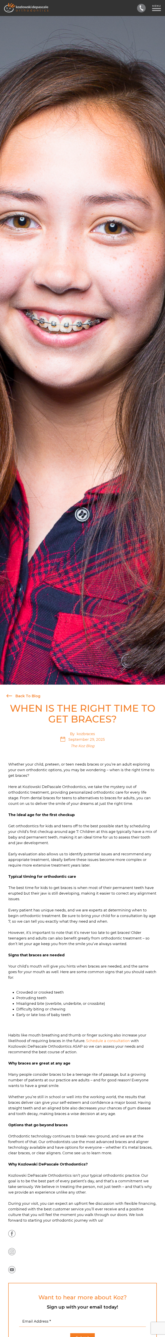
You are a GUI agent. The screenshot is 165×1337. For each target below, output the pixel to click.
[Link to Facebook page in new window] (11, 1233)
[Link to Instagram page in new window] (11, 1251)
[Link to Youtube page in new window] (11, 1269)
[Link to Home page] (26, 8)
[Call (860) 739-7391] (141, 8)
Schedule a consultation (108, 1041)
